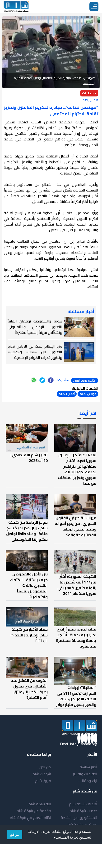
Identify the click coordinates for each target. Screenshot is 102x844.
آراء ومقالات (87, 780)
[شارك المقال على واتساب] (33, 380)
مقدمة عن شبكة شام (34, 811)
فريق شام (43, 780)
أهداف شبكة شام (83, 804)
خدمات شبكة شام (83, 811)
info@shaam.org (83, 743)
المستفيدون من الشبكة (79, 817)
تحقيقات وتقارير (85, 774)
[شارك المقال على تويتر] (42, 380)
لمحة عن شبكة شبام (81, 824)
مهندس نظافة (87, 393)
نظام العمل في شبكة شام (30, 817)
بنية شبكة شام (39, 804)
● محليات (89, 93)
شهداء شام (41, 774)
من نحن (45, 767)
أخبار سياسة (88, 767)
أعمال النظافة (67, 393)
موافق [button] (14, 834)
